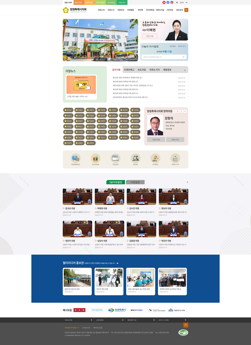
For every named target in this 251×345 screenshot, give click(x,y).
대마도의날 (160, 9)
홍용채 (80, 143)
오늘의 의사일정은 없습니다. (152, 57)
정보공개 (179, 9)
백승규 (80, 126)
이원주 (91, 132)
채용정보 (167, 69)
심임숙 (125, 126)
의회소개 (101, 9)
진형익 (125, 137)
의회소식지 (154, 69)
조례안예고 (129, 69)
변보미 (91, 126)
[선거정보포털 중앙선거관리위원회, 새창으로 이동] (148, 310)
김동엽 (136, 110)
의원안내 (120, 9)
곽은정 (103, 110)
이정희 (103, 132)
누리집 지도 (86, 327)
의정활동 (130, 9)
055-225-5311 (119, 332)
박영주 (103, 121)
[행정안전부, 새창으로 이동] (188, 310)
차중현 (136, 137)
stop (103, 59)
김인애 (103, 115)
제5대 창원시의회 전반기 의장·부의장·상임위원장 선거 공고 (133, 85)
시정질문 (135, 182)
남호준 (125, 115)
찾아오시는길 (98, 327)
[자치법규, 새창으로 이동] (155, 158)
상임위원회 (100, 320)
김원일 (91, 115)
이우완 (80, 132)
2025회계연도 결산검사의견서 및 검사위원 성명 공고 (130, 97)
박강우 (80, 121)
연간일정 (173, 46)
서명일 (103, 126)
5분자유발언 (115, 182)
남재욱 (114, 115)
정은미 (91, 137)
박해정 (125, 121)
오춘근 (136, 126)
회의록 (140, 9)
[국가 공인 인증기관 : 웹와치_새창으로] (183, 332)
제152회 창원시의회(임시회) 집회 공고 (125, 93)
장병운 (125, 132)
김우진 (80, 115)
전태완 (136, 132)
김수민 (69, 115)
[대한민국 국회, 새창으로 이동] (168, 310)
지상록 (114, 137)
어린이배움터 (100, 2)
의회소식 (111, 9)
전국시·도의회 (164, 320)
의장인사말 (149, 36)
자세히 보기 (182, 46)
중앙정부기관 (132, 320)
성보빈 (114, 126)
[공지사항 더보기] (185, 70)
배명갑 (69, 126)
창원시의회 (68, 2)
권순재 (125, 110)
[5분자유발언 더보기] (187, 182)
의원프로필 (171, 139)
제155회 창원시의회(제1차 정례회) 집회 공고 (127, 77)
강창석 (91, 110)
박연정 (91, 121)
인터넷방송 (111, 2)
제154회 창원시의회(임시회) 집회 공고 (125, 81)
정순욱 (80, 137)
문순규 (69, 121)
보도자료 (142, 69)
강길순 (80, 110)
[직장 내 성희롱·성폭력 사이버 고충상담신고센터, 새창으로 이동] (89, 310)
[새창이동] (164, 2)
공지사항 (116, 69)
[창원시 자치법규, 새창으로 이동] (128, 310)
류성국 (136, 115)
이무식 (69, 132)
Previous (100, 59)
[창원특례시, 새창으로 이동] (109, 310)
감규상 (69, 110)
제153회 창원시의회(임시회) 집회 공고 (125, 89)
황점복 (91, 143)
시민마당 (169, 9)
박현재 (136, 121)
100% (182, 2)
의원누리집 (152, 139)
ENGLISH (122, 2)
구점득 (114, 110)
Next (104, 59)
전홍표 (69, 137)
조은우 (103, 137)
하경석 (69, 143)
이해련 (114, 132)
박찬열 (114, 121)
